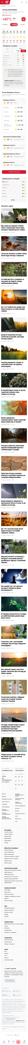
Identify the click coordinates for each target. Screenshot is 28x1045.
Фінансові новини (9, 894)
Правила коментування (18, 803)
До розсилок (9, 980)
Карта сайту (18, 818)
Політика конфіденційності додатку (19, 795)
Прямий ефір (7, 836)
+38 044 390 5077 (19, 770)
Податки (6, 898)
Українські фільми (9, 910)
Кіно (5, 906)
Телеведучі (4, 804)
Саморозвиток (8, 930)
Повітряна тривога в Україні (11, 856)
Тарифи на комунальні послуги (12, 896)
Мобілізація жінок (9, 874)
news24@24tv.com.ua (7, 770)
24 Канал (3, 6)
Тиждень (14, 24)
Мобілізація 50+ (8, 872)
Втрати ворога (8, 863)
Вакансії (17, 811)
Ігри (16, 821)
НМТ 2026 (6, 928)
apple (17, 991)
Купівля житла (8, 942)
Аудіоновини (7, 840)
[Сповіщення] (22, 2)
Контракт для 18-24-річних (11, 876)
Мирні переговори (9, 854)
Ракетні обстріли (8, 850)
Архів (16, 816)
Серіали (6, 916)
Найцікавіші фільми (9, 908)
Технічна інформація (20, 805)
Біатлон (6, 957)
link (15, 776)
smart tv (6, 995)
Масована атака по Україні (11, 858)
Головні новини (8, 832)
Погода (6, 842)
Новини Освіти (8, 922)
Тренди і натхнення (9, 944)
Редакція (4, 796)
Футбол (6, 953)
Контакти (17, 808)
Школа (6, 926)
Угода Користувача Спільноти (19, 799)
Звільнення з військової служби (12, 870)
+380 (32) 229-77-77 (10, 1019)
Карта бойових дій (9, 852)
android (6, 991)
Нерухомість (8, 937)
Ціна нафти (7, 890)
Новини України (8, 834)
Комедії (6, 914)
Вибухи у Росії (8, 860)
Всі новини (7, 830)
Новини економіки (10, 888)
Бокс (5, 951)
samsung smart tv (17, 995)
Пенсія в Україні (8, 900)
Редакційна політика (7, 799)
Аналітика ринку (8, 939)
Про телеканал (5, 801)
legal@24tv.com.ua (20, 1020)
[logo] (7, 2)
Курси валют (7, 892)
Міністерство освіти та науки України (13, 923)
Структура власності (20, 813)
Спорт (6, 949)
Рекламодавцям (5, 806)
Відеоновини (7, 838)
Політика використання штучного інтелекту (6, 817)
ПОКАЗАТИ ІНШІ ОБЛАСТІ (14, 171)
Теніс (5, 955)
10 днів (22, 24)
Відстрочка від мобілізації (11, 878)
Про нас (4, 793)
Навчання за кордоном (10, 932)
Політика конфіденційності (6, 814)
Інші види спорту (8, 960)
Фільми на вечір (8, 912)
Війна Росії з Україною (11, 848)
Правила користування (5, 810)
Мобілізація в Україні (11, 868)
